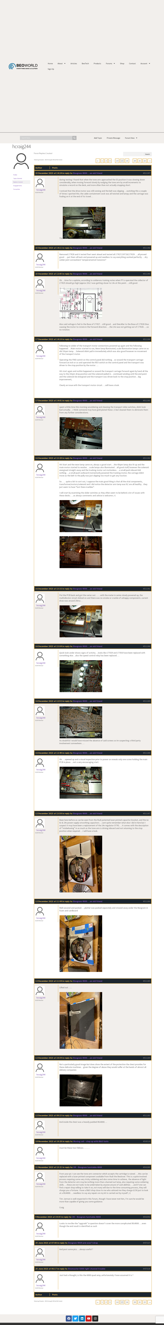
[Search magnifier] (74, 138)
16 (127, 160)
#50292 (146, 1217)
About (60, 63)
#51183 (146, 1115)
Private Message (113, 138)
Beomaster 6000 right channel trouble (86, 1268)
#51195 (146, 273)
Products (97, 63)
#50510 (146, 1141)
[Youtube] (89, 1319)
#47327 (146, 1242)
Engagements (17, 185)
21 (140, 160)
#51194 (146, 339)
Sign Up (51, 69)
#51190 (146, 646)
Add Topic (98, 138)
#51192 (146, 458)
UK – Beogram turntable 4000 (87, 1167)
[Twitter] (75, 1319)
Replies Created (18, 182)
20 (135, 160)
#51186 (146, 901)
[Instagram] (95, 1319)
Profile (15, 175)
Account (144, 63)
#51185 (146, 981)
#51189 (146, 701)
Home (50, 63)
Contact (132, 63)
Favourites (16, 189)
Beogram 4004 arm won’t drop (83, 1242)
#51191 (146, 588)
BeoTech (85, 63)
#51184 (146, 1057)
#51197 (146, 173)
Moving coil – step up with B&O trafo (90, 1141)
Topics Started (17, 178)
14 (117, 160)
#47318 (146, 1268)
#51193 (146, 400)
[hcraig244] (21, 172)
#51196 (146, 247)
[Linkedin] (82, 1319)
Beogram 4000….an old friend (87, 173)
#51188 (146, 752)
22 (145, 160)
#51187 (146, 813)
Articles (74, 63)
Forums (109, 63)
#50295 (146, 1167)
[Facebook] (69, 1319)
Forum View (129, 138)
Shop (122, 63)
